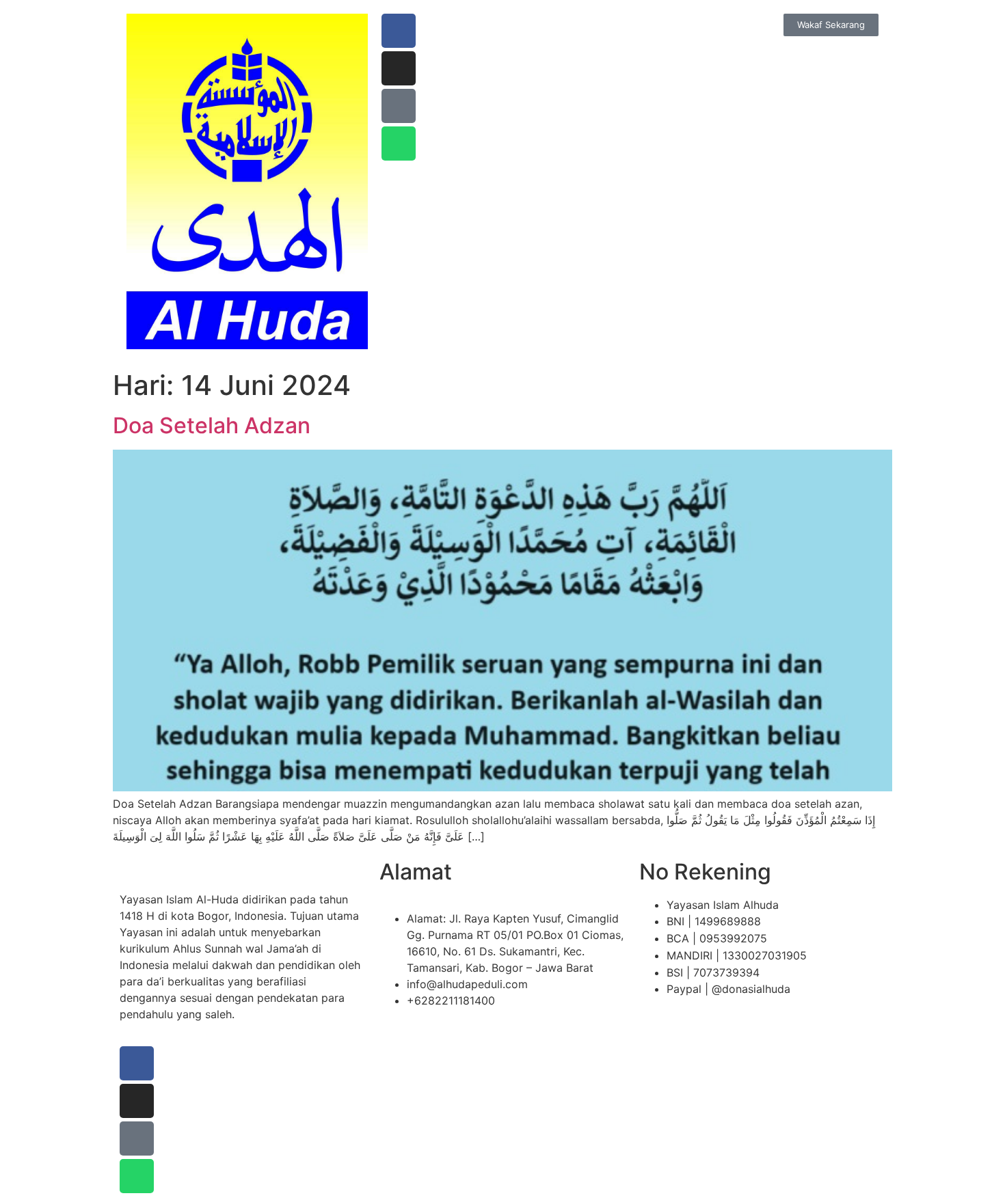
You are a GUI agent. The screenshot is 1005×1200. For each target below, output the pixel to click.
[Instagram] (398, 68)
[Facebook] (398, 31)
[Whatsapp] (398, 143)
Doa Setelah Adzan (211, 425)
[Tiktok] (398, 106)
